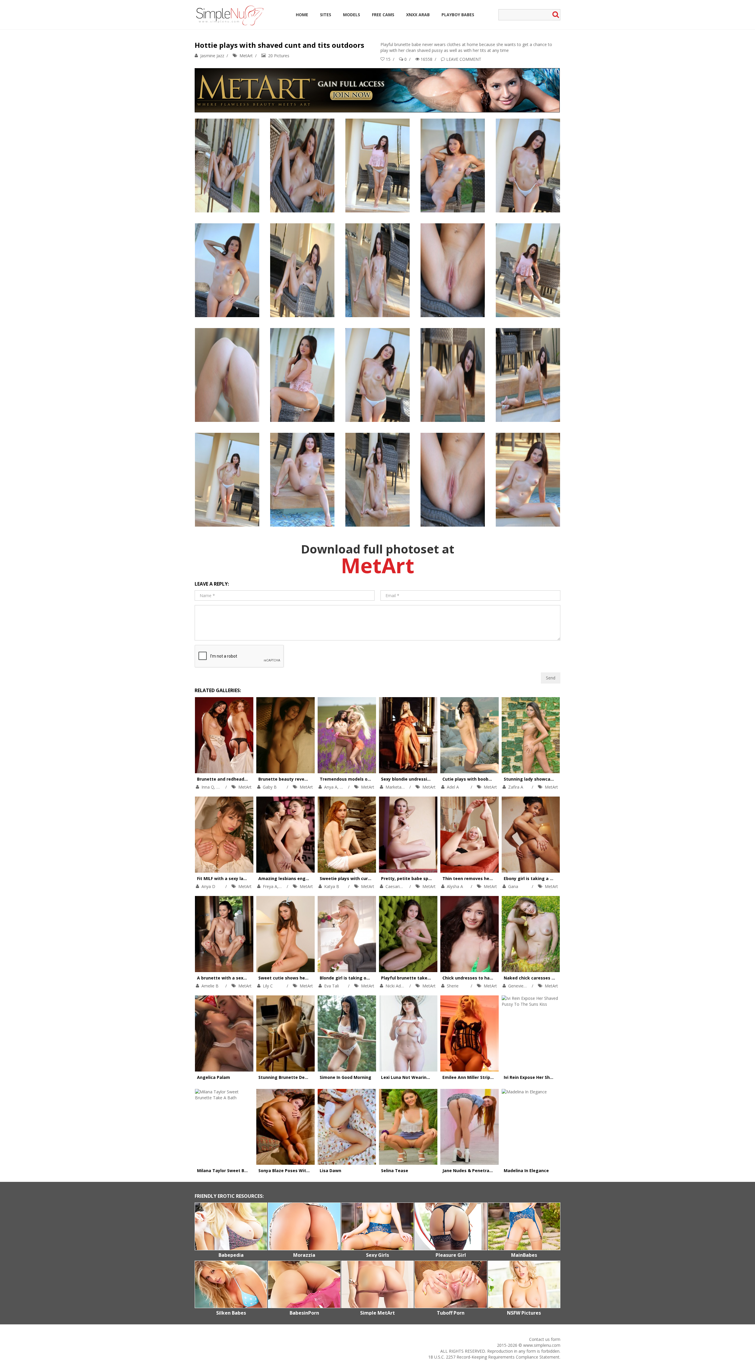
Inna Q (207, 787)
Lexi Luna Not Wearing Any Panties (418, 1077)
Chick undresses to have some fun (479, 978)
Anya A (330, 787)
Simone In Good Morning (345, 1077)
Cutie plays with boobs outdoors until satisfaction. (496, 779)
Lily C (268, 986)
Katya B (331, 886)
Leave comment (463, 59)
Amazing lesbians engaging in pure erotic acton (309, 878)
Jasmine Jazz (212, 55)
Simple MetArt (377, 1313)
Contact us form (544, 1339)
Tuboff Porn (451, 1313)
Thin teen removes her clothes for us (482, 878)
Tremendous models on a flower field (359, 779)
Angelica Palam (213, 1077)
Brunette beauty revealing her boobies (299, 779)
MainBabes (524, 1255)
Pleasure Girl (451, 1255)
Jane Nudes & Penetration (470, 1170)
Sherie (453, 986)
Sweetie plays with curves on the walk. (361, 878)
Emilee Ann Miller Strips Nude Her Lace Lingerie (492, 1077)
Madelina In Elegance (526, 1170)
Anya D (208, 886)
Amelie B (210, 986)
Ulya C (346, 787)
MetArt (246, 55)
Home (302, 14)
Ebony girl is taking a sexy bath (537, 878)
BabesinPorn (304, 1313)
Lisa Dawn (330, 1170)
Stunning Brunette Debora (286, 1077)
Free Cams (383, 14)
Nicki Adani (395, 986)
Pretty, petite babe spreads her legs (420, 878)
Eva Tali (331, 986)
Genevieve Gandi (524, 986)
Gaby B (270, 787)
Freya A (270, 886)
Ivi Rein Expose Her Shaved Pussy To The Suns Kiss (557, 1077)
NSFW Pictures (524, 1313)
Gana (513, 886)
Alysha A (455, 886)
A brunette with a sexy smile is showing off (243, 978)
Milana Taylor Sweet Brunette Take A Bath (242, 1170)
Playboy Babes (457, 14)
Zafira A (515, 787)
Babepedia (231, 1255)
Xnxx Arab (418, 14)
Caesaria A (395, 886)
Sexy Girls (377, 1255)
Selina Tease (394, 1170)
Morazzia (304, 1255)
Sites (325, 14)
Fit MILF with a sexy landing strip (232, 878)
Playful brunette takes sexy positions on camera (433, 978)
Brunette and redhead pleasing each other (242, 779)
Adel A (453, 787)
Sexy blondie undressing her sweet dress (424, 779)
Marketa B (395, 787)
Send (550, 678)
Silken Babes (231, 1313)
